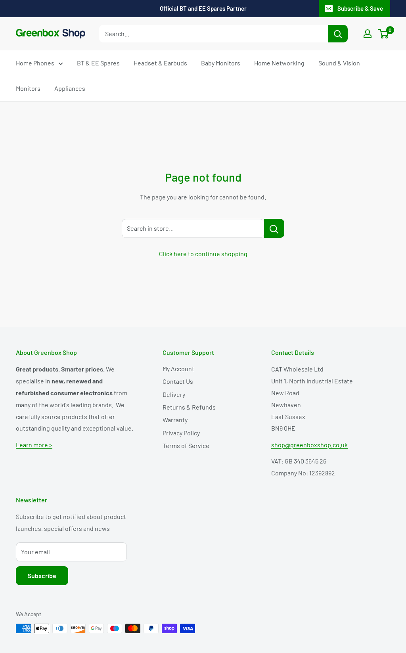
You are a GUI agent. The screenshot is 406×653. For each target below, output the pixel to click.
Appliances (69, 88)
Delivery (174, 394)
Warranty (175, 419)
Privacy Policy (181, 433)
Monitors (28, 88)
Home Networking (279, 63)
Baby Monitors (220, 63)
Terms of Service (186, 445)
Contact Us (178, 381)
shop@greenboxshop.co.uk (309, 444)
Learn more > (34, 444)
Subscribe (42, 575)
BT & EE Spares (98, 63)
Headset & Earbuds (160, 63)
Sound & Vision (339, 63)
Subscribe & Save (360, 8)
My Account (178, 368)
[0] (384, 33)
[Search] (338, 33)
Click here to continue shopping (203, 253)
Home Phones (35, 63)
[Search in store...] (274, 228)
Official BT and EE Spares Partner (203, 8)
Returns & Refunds (189, 407)
